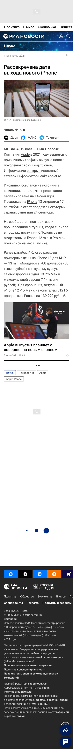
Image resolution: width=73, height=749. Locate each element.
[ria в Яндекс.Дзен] (25, 574)
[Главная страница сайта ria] (23, 36)
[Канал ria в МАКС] (11, 574)
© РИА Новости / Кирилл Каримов (22, 120)
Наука (10, 372)
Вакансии (10, 618)
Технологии (26, 372)
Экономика (45, 596)
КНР (62, 258)
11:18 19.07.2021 (15, 55)
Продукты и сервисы (56, 603)
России (29, 296)
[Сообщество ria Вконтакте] (40, 574)
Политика (10, 596)
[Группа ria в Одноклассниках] (54, 574)
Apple (25, 154)
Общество (27, 596)
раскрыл (33, 171)
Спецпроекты (13, 603)
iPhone (32, 201)
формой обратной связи (52, 699)
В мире (61, 596)
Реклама (33, 603)
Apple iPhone (14, 378)
